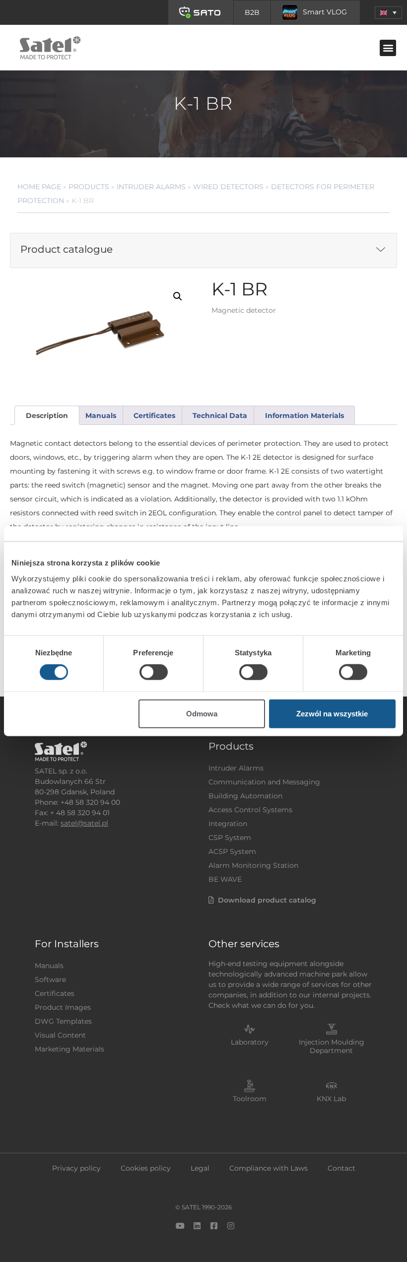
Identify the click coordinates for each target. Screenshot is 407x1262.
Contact (341, 1168)
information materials (304, 415)
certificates (154, 415)
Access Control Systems (250, 809)
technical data (220, 415)
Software (50, 979)
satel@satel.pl (84, 823)
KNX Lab (331, 1098)
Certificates (54, 993)
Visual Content (60, 1035)
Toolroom (250, 1098)
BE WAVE (225, 879)
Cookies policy (146, 1168)
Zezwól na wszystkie (332, 713)
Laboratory (250, 1042)
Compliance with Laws (268, 1168)
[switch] (153, 672)
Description (47, 415)
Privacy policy (76, 1168)
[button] (388, 12)
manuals (100, 415)
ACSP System (232, 851)
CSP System (229, 837)
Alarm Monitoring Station (253, 865)
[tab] (46, 415)
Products (88, 186)
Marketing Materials (69, 1049)
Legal (200, 1168)
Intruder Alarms (151, 186)
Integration (227, 823)
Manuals (49, 965)
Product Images (63, 1007)
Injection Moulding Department (331, 1046)
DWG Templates (63, 1021)
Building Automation (245, 795)
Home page (39, 186)
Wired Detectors (228, 186)
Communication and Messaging (264, 781)
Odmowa (201, 713)
